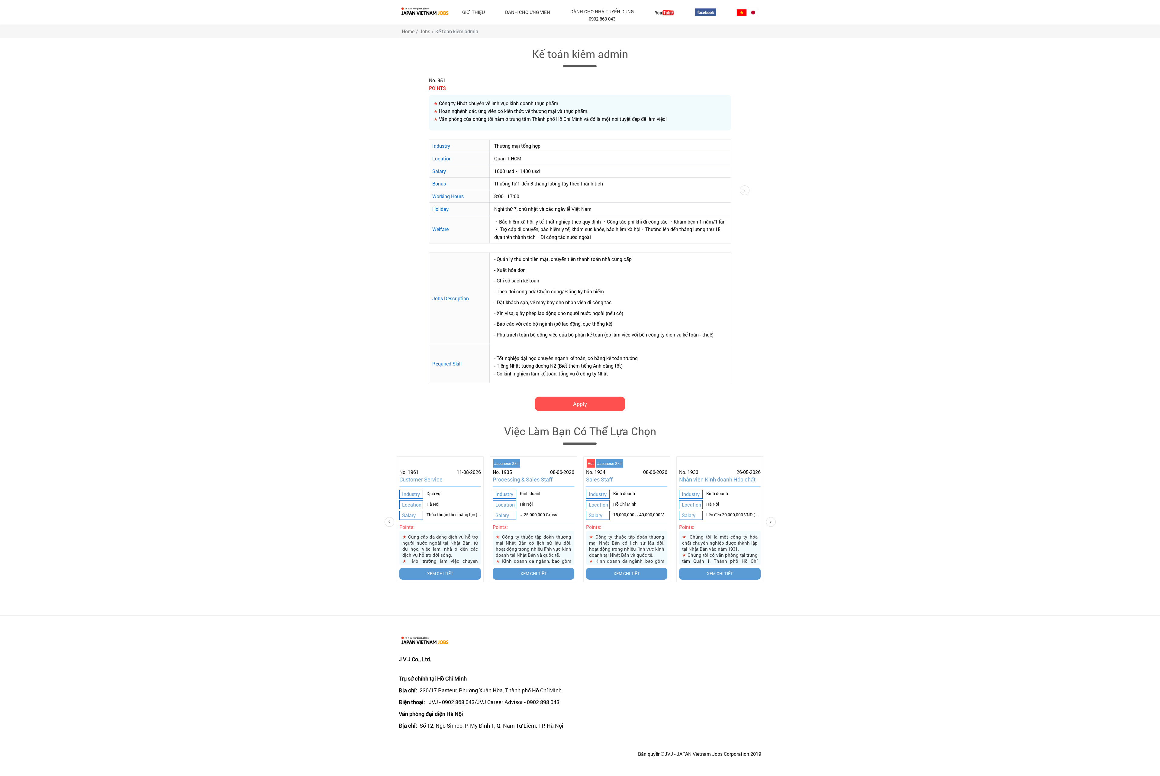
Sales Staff (599, 479)
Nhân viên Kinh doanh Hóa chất (717, 479)
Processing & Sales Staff (523, 479)
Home (408, 31)
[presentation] (400, 522)
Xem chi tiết (440, 573)
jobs (425, 31)
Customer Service (421, 479)
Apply (580, 403)
